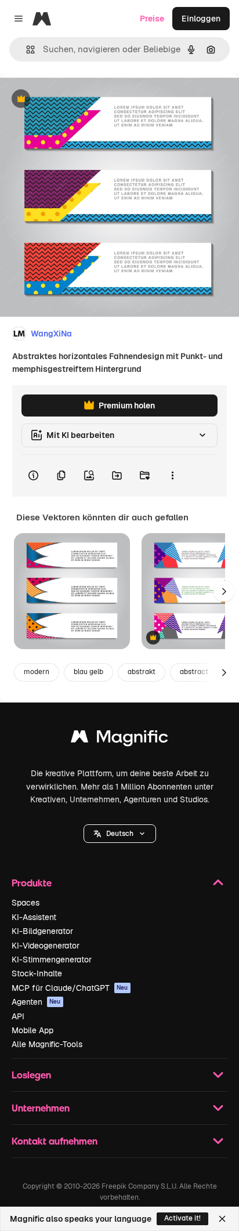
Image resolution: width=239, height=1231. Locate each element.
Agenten (36, 1002)
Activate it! (182, 1218)
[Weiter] (223, 591)
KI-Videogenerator (45, 945)
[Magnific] (119, 739)
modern (36, 671)
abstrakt (141, 671)
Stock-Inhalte (37, 973)
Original (74, 99)
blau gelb (88, 671)
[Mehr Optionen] (172, 475)
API (18, 1016)
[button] (120, 833)
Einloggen (201, 18)
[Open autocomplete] (26, 49)
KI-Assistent (34, 917)
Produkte (32, 883)
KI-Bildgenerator (42, 931)
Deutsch (119, 833)
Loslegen (31, 1075)
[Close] (222, 1219)
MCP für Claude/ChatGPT (70, 988)
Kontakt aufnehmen (54, 1141)
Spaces (25, 902)
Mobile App (32, 1030)
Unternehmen (41, 1108)
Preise (152, 18)
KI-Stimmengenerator (52, 959)
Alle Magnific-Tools (47, 1044)
